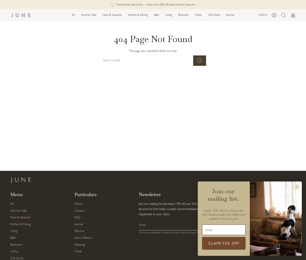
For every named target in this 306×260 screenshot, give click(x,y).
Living (13, 231)
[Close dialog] (296, 186)
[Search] (199, 60)
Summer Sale (18, 210)
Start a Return (83, 238)
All (12, 204)
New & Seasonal (20, 217)
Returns (79, 231)
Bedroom (16, 244)
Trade (78, 251)
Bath (13, 238)
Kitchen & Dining (20, 224)
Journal (79, 224)
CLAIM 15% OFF (223, 243)
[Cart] (293, 15)
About (78, 204)
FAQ (77, 217)
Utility (14, 251)
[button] (112, 15)
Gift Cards (16, 258)
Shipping (80, 244)
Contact (80, 210)
